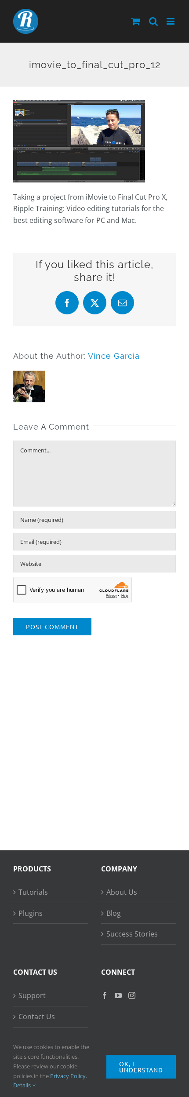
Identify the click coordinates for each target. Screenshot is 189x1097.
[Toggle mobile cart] (135, 21)
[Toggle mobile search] (153, 21)
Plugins (30, 913)
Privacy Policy (68, 1076)
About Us (121, 892)
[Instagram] (131, 995)
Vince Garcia (114, 356)
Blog (113, 913)
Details (22, 1085)
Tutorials (33, 892)
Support (32, 995)
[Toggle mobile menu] (171, 21)
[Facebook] (104, 995)
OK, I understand (141, 1067)
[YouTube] (118, 995)
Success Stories (132, 934)
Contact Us (36, 1016)
